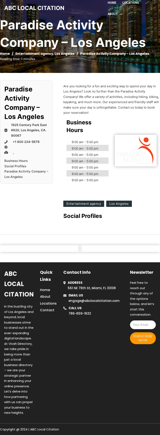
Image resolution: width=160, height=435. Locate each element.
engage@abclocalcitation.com (94, 301)
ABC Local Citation (19, 284)
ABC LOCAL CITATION (34, 8)
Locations (130, 2)
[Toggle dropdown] (121, 14)
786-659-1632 (80, 313)
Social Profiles (15, 166)
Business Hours (16, 161)
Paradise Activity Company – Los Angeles (26, 174)
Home (112, 2)
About (45, 296)
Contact (47, 310)
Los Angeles (65, 53)
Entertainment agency (34, 53)
